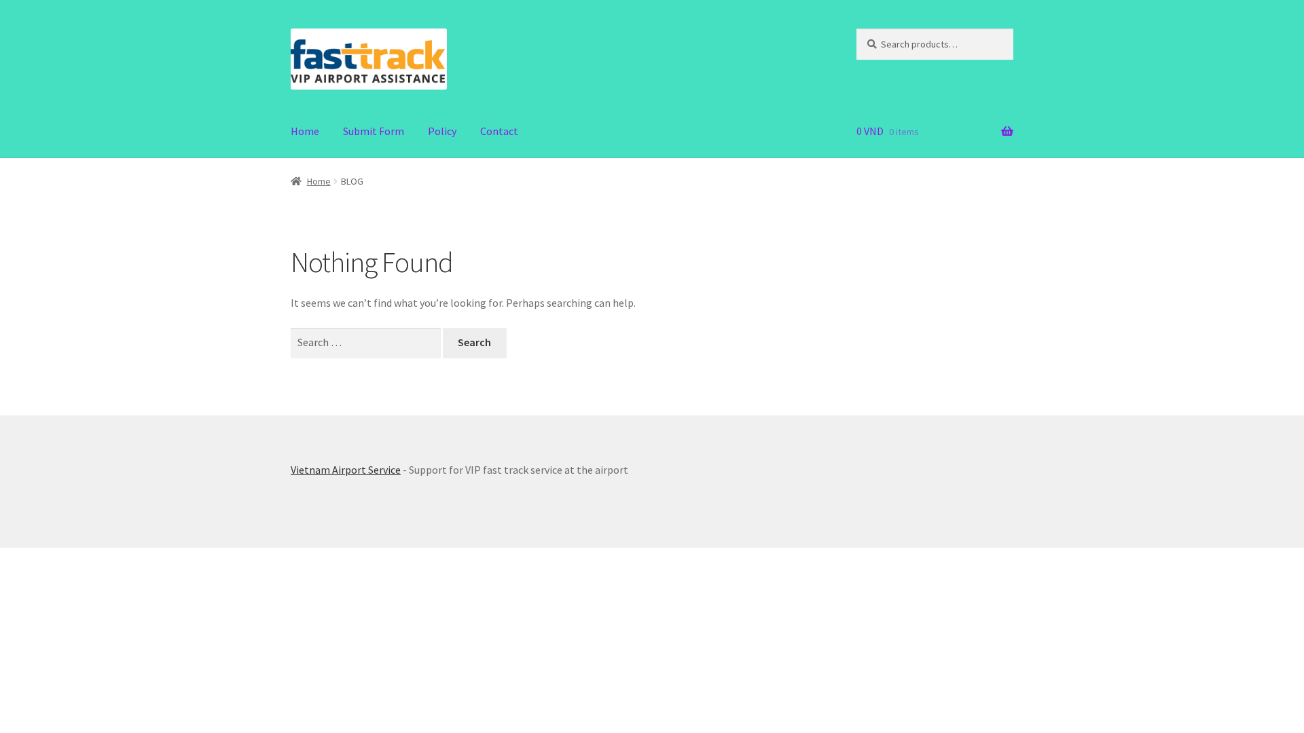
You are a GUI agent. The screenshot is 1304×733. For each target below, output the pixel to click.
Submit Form (373, 131)
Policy (442, 131)
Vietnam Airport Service (346, 469)
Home (305, 131)
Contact (499, 131)
